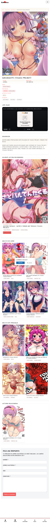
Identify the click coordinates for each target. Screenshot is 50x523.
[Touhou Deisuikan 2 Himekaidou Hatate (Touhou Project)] (36, 297)
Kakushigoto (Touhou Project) (10, 357)
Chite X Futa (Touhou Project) (10, 395)
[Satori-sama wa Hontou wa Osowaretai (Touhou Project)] (13, 258)
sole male (13, 99)
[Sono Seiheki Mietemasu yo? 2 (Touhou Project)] (13, 421)
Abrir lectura (7, 232)
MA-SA (4, 95)
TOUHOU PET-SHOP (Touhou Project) (35, 395)
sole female (5, 99)
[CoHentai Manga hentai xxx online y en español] (5, 2)
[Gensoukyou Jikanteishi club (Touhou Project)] (13, 297)
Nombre (5, 459)
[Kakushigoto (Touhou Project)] (13, 340)
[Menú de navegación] (47, 2)
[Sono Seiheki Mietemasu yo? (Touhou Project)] (36, 258)
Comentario (6, 476)
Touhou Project (7, 9)
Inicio (3, 9)
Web (4, 470)
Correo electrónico (9, 465)
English (20, 262)
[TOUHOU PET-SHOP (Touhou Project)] (36, 378)
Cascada (5, 129)
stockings (19, 99)
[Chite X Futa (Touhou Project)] (13, 378)
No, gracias (29, 262)
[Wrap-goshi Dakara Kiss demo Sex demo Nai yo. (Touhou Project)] (36, 340)
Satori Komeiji (13, 9)
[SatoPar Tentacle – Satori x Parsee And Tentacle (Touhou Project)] (25, 191)
